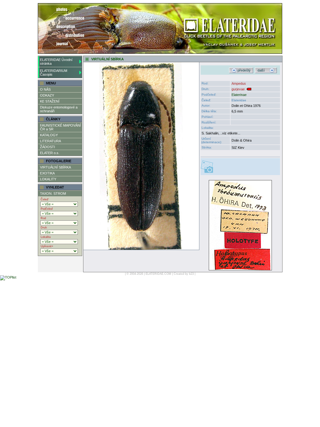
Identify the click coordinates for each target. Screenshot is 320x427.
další (263, 70)
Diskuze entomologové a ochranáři (59, 109)
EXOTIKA (47, 173)
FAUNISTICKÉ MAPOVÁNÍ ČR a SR (60, 127)
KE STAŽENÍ (49, 101)
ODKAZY (47, 95)
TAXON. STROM (53, 193)
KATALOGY (49, 135)
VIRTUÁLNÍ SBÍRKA (55, 167)
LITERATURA (50, 141)
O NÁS (45, 89)
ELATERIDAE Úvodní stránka (56, 61)
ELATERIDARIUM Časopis (53, 72)
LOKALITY (48, 179)
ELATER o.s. (49, 153)
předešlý (244, 70)
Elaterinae (239, 95)
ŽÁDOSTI (47, 147)
